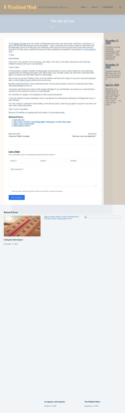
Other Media (107, 7)
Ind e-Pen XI (19, 120)
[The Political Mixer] (102, 307)
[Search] (120, 7)
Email (43, 161)
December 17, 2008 (112, 42)
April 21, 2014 (112, 85)
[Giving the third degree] (22, 226)
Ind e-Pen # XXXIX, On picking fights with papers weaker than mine (42, 122)
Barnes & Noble (20, 44)
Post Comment (16, 197)
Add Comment (16, 169)
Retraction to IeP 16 (22, 126)
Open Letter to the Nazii (24, 124)
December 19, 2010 (112, 66)
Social (94, 7)
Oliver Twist (25, 80)
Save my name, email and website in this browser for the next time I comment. (37, 191)
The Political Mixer (92, 402)
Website (74, 161)
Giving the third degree (13, 240)
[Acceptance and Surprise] (62, 307)
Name (13, 161)
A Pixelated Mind (20, 7)
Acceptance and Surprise (54, 402)
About (83, 7)
